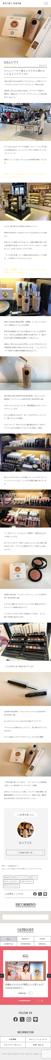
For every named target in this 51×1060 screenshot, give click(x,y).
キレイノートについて (38, 1039)
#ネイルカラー (27, 882)
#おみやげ (8, 877)
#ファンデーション (11, 886)
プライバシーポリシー (13, 1045)
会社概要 (12, 1039)
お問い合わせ (38, 1045)
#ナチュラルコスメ (11, 882)
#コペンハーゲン (21, 877)
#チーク (34, 877)
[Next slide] (49, 976)
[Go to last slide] (2, 976)
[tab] (19, 1000)
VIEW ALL (22, 993)
